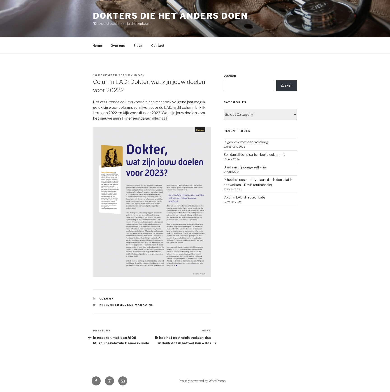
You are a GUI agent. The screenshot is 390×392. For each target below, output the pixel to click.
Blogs (138, 45)
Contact (158, 45)
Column (106, 298)
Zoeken (230, 76)
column (117, 305)
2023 (103, 305)
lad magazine (140, 305)
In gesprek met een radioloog (246, 142)
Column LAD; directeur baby (244, 197)
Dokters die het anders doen (170, 16)
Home (97, 45)
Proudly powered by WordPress (202, 381)
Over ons (118, 45)
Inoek (139, 75)
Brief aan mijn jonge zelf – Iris (245, 167)
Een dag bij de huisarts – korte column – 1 (254, 154)
